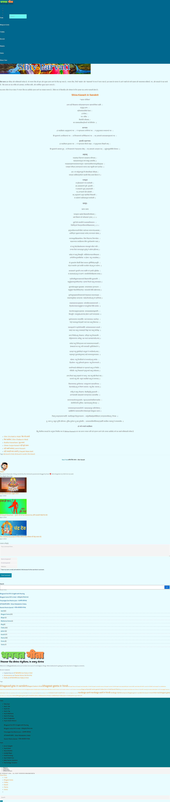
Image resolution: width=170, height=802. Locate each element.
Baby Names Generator (11, 760)
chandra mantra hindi (56, 689)
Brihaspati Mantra (72, 686)
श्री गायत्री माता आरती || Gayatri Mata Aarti (18, 451)
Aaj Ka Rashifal (8, 751)
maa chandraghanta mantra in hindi (40, 692)
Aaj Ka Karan (7, 748)
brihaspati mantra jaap (119, 686)
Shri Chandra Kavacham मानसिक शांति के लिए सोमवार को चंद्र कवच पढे (20, 537)
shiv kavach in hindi (8, 454)
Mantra (3, 638)
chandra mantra (37, 689)
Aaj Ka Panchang (8, 716)
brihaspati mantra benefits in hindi (83, 686)
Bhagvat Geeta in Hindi (34, 686)
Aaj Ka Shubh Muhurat (10, 721)
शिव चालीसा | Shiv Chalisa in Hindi (16, 439)
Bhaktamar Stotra (6, 621)
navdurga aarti (84, 692)
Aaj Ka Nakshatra (9, 713)
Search (2, 584)
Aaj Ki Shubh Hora (9, 758)
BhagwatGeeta (30, 773)
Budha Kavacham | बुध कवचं (14, 442)
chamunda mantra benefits (6, 689)
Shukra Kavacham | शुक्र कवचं (9, 493)
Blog (2, 624)
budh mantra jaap (154, 686)
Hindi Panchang (8, 755)
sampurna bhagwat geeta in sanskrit (132, 693)
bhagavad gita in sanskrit (13, 685)
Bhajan (3, 617)
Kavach (3, 634)
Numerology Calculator (10, 762)
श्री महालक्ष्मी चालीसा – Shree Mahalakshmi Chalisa (13, 604)
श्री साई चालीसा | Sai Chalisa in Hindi (23, 673)
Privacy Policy (6, 769)
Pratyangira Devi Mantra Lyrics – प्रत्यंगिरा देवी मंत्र (13, 600)
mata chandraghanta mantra (72, 692)
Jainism (3, 631)
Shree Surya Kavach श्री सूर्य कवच (16, 445)
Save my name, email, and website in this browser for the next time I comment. (22, 569)
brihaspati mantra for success (97, 686)
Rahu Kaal (7, 704)
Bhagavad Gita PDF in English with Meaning (12, 593)
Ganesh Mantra (115, 689)
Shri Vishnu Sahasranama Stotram (41, 695)
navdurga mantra (116, 693)
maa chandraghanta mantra (27, 692)
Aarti (2, 611)
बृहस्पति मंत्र (73, 695)
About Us (5, 767)
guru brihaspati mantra (125, 689)
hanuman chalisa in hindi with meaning (138, 689)
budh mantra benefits (137, 686)
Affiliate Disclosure (7, 771)
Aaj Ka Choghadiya (9, 718)
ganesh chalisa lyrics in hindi (103, 689)
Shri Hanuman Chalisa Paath (6, 695)
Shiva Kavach (31, 454)
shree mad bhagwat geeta (161, 693)
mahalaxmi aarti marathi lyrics (57, 693)
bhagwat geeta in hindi (55, 685)
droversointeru (8, 675)
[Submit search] (1, 801)
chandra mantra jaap (76, 689)
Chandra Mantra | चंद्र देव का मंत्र (23, 675)
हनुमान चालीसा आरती (78, 695)
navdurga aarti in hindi (100, 692)
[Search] (167, 587)
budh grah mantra (128, 686)
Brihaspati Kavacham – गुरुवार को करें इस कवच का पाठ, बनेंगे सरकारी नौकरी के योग (24, 515)
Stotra (3, 641)
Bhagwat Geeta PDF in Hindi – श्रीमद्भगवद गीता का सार (14, 597)
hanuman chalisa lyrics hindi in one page (156, 689)
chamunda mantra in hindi (18, 689)
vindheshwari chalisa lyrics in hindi (61, 695)
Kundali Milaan (8, 753)
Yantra (3, 644)
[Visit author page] (4, 466)
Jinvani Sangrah (8, 746)
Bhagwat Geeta (5, 614)
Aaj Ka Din (7, 709)
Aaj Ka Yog (7, 711)
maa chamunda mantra (16, 692)
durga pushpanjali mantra (88, 689)
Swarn (2, 472)
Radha (6, 678)
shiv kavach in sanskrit (21, 454)
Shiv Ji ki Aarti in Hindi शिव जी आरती (17, 436)
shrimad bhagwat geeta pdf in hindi (22, 695)
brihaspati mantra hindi (109, 686)
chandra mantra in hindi (67, 689)
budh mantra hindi (146, 686)
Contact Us (5, 768)
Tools (5, 777)
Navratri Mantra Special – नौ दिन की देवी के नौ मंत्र (13, 607)
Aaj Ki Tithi (7, 706)
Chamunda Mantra (162, 686)
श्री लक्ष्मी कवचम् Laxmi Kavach (14, 448)
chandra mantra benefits (46, 689)
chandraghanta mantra (29, 689)
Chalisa (3, 628)
